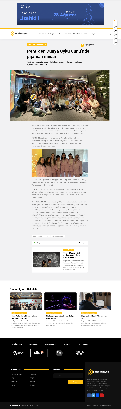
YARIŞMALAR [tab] (33, 344)
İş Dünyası (51, 34)
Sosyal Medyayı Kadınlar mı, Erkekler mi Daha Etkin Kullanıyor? (73, 255)
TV (60, 34)
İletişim (32, 385)
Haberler (41, 34)
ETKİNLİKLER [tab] (17, 344)
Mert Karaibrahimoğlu (57, 236)
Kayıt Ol (76, 382)
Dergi (86, 34)
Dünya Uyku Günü (37, 236)
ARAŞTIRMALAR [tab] (51, 344)
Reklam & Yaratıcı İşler (37, 44)
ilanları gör (82, 243)
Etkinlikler (76, 34)
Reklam (32, 381)
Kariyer (93, 34)
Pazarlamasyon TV (17, 374)
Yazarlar (68, 34)
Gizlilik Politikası (92, 406)
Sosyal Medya (69, 250)
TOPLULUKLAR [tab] (83, 344)
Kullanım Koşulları (105, 406)
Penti (47, 236)
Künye (32, 378)
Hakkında (33, 374)
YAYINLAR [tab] (67, 344)
